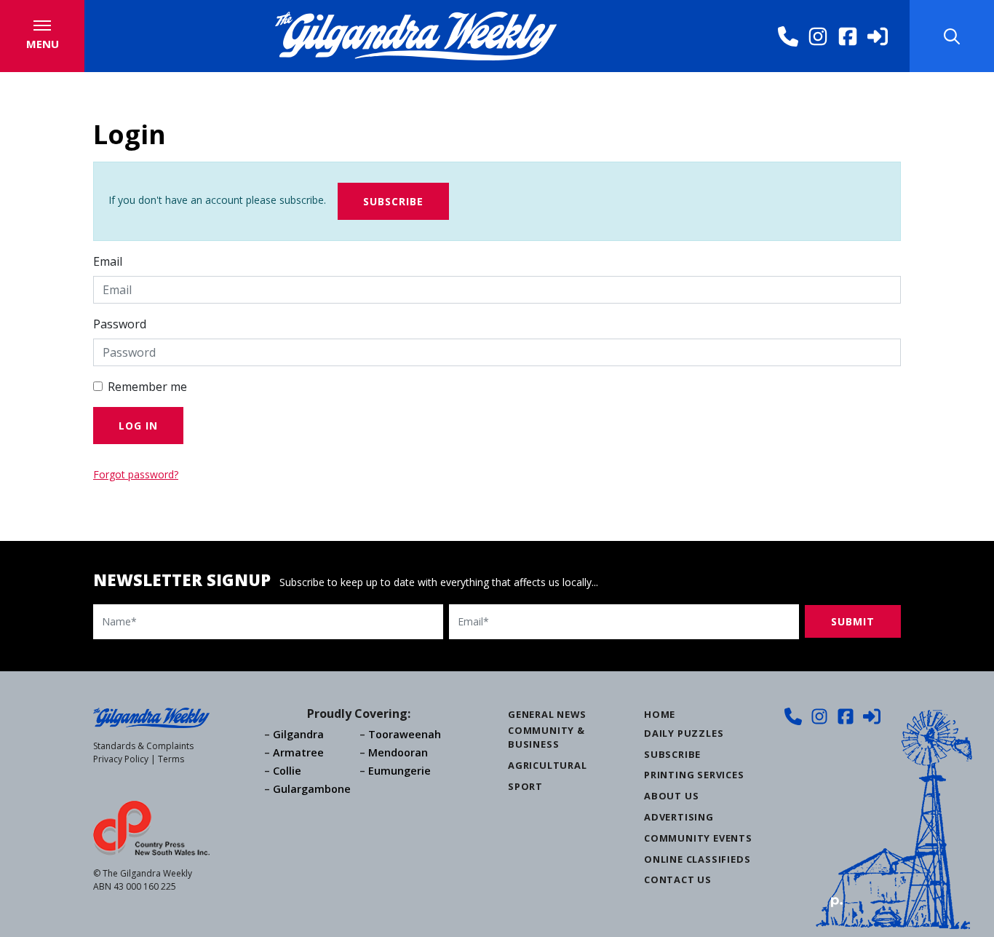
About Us (671, 795)
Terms (171, 759)
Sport (525, 786)
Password (119, 324)
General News (547, 714)
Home (659, 714)
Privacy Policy (120, 759)
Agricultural (547, 765)
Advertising (679, 816)
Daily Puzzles (683, 733)
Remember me (147, 387)
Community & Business (546, 737)
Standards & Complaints (143, 746)
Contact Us (678, 879)
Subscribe (393, 201)
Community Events (698, 838)
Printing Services (694, 774)
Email (107, 261)
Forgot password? (135, 474)
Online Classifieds (697, 859)
